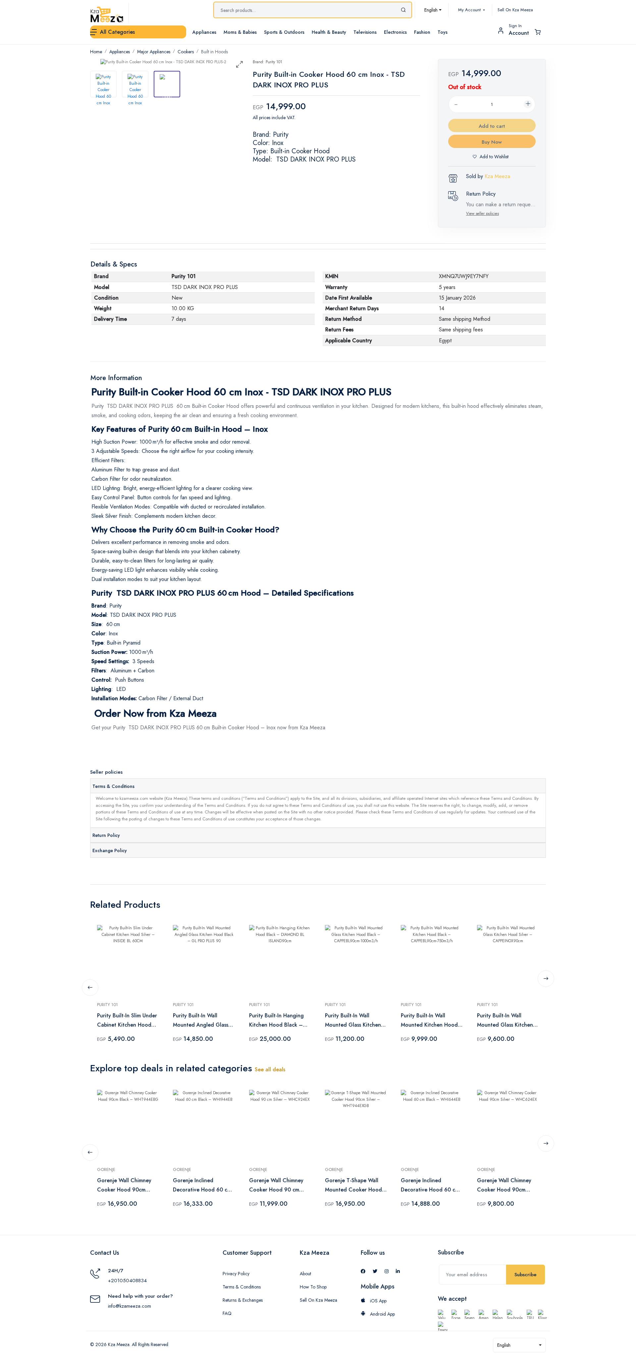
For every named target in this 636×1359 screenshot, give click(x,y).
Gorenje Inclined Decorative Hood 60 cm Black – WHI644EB (430, 1185)
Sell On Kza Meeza (515, 10)
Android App (382, 1314)
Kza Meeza (497, 176)
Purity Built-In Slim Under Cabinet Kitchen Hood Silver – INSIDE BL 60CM (127, 1021)
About (305, 1273)
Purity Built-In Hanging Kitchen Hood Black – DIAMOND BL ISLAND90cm (276, 1021)
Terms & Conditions (113, 786)
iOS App (378, 1300)
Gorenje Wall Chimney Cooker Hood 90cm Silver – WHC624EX (504, 1185)
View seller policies (482, 214)
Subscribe (525, 1274)
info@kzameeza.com (129, 1306)
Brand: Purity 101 (267, 62)
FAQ (227, 1313)
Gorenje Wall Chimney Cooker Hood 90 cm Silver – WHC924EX (276, 1185)
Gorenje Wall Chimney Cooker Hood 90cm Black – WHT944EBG (124, 1185)
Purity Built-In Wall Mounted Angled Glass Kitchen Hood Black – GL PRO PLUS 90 (200, 1021)
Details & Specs (113, 264)
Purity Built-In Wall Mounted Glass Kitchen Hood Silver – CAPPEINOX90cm (505, 1021)
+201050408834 (127, 1280)
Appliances (119, 51)
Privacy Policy (236, 1273)
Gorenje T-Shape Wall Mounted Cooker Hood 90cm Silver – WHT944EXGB (353, 1185)
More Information (116, 378)
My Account (470, 10)
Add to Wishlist (494, 156)
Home (96, 51)
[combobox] (433, 10)
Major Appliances (153, 51)
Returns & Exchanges (243, 1300)
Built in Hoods (214, 51)
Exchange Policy (109, 850)
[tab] (103, 84)
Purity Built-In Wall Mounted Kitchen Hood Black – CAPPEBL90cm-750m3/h (429, 1021)
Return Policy (106, 835)
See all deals (270, 1069)
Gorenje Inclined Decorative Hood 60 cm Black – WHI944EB (202, 1185)
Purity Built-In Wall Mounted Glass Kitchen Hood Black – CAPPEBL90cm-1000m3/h (353, 1021)
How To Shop (313, 1287)
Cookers (186, 51)
